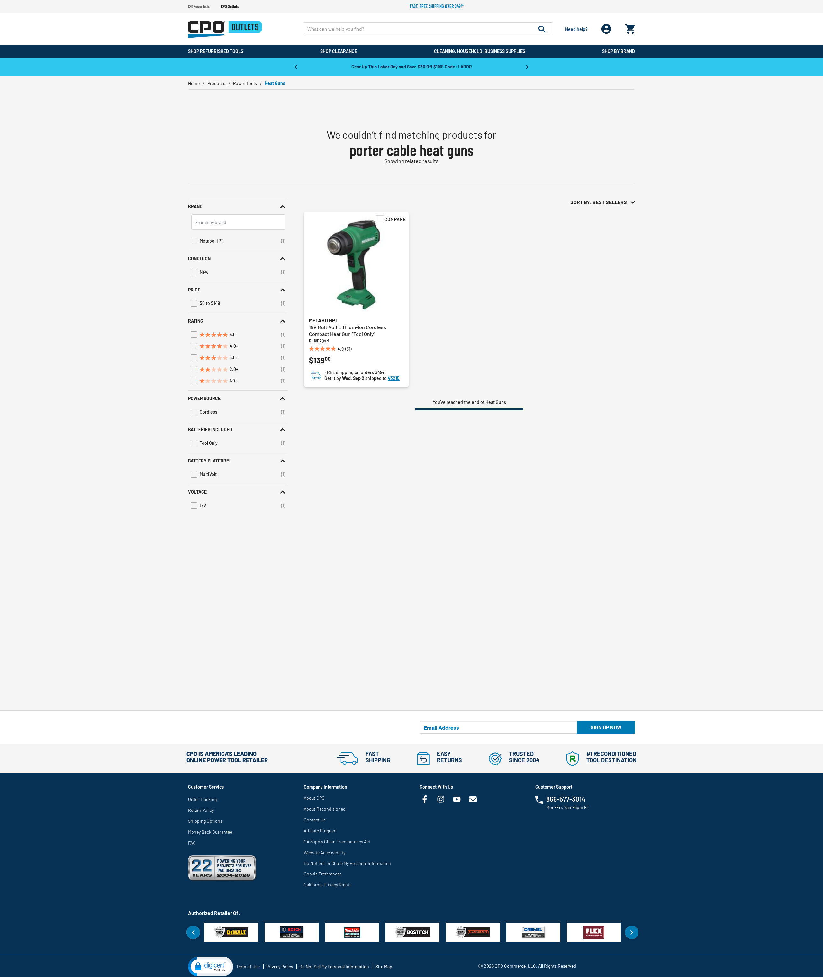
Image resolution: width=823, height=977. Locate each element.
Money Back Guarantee (210, 832)
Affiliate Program (320, 830)
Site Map (383, 966)
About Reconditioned (325, 808)
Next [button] (527, 66)
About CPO (314, 798)
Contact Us (315, 819)
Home (194, 83)
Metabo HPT (323, 320)
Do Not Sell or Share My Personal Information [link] (347, 863)
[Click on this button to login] (606, 29)
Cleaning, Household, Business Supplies (479, 51)
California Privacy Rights (328, 884)
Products (216, 83)
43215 (394, 378)
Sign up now (606, 727)
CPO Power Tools (199, 6)
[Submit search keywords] (542, 29)
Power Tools (245, 83)
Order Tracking (202, 799)
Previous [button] (295, 66)
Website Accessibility (324, 852)
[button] (238, 206)
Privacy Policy (279, 966)
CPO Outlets (230, 6)
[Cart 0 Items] (630, 27)
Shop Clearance (338, 51)
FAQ (191, 843)
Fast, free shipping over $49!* (437, 6)
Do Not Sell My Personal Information (334, 966)
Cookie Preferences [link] (323, 873)
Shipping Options (205, 821)
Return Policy (201, 810)
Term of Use (248, 966)
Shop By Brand (618, 51)
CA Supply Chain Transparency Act (337, 841)
